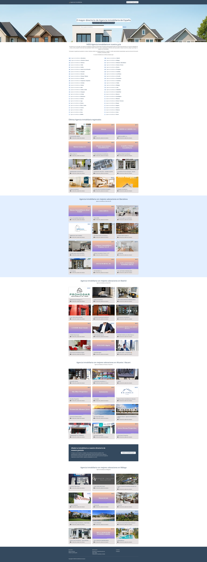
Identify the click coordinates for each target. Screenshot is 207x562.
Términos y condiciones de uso (98, 551)
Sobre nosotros (72, 551)
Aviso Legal (94, 552)
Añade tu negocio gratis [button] (133, 2)
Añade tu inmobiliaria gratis (128, 452)
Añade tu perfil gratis (73, 552)
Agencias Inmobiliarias (76, 2)
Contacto (118, 551)
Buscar (124, 27)
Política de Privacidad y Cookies (98, 554)
